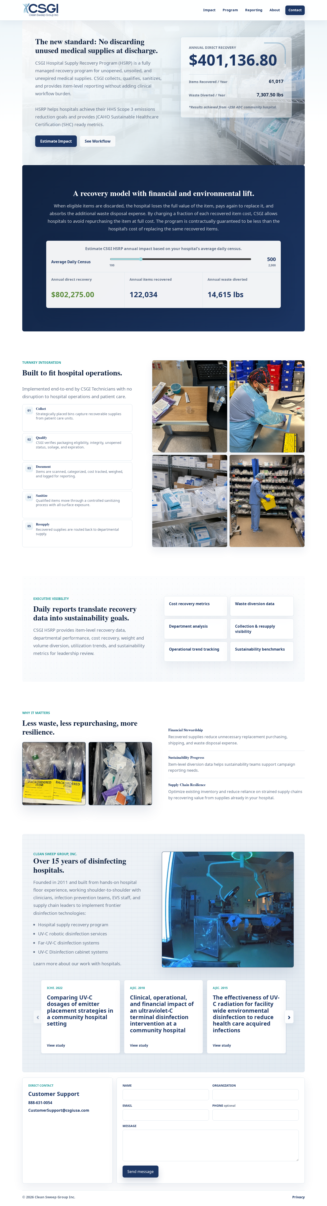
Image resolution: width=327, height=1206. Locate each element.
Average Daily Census (71, 261)
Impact (209, 10)
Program (230, 10)
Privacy (298, 1197)
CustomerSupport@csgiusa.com (58, 1110)
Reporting (253, 10)
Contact (295, 10)
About (275, 10)
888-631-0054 (40, 1102)
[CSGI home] (42, 10)
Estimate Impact (56, 141)
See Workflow (98, 141)
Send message (140, 1171)
